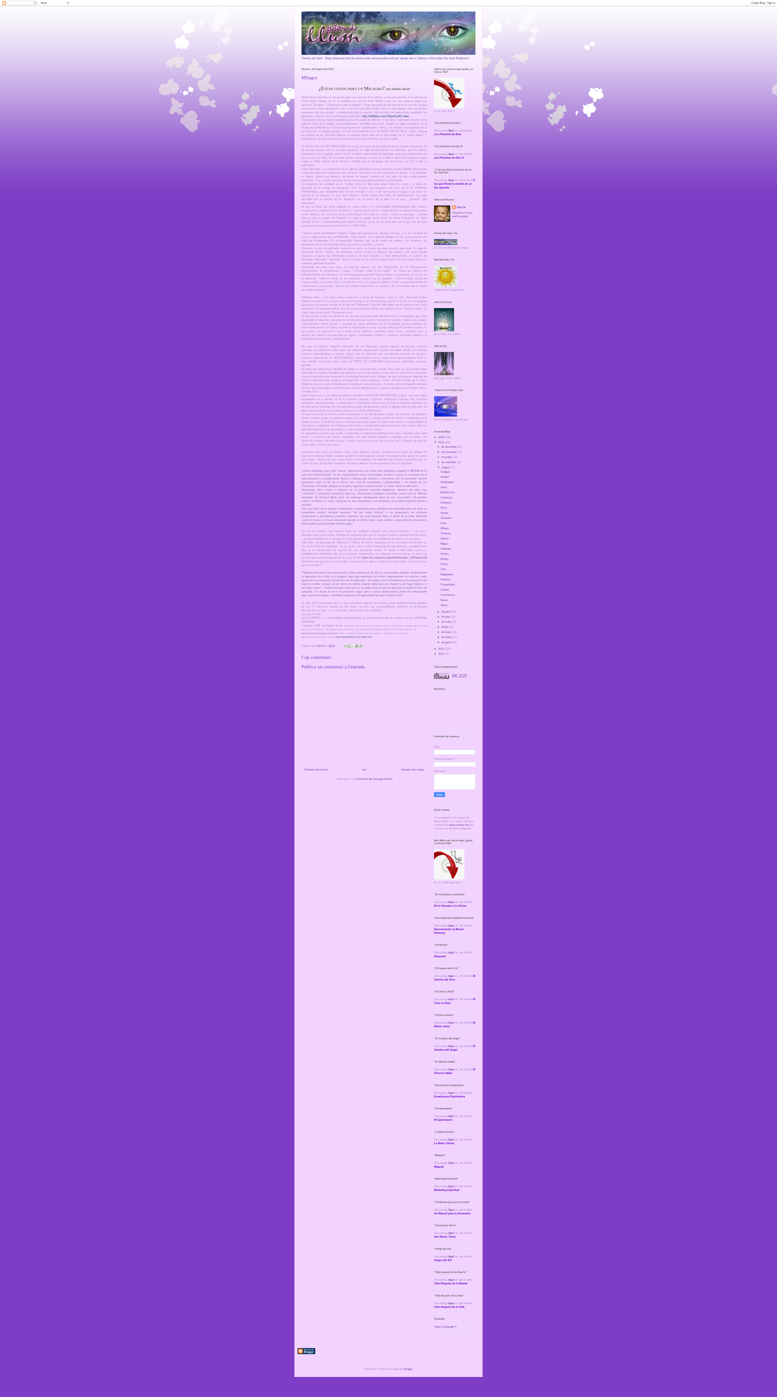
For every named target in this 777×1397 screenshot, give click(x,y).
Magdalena (447, 574)
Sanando (446, 533)
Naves (444, 600)
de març (447, 632)
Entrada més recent (316, 769)
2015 (441, 442)
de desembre (449, 446)
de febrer (447, 637)
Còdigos (445, 471)
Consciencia (448, 594)
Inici (364, 769)
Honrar (444, 512)
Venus (444, 605)
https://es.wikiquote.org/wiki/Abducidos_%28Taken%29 (394, 557)
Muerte (445, 559)
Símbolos (446, 517)
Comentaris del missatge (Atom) (373, 778)
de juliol (446, 611)
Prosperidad (447, 584)
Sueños (445, 589)
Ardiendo (446, 548)
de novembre (449, 452)
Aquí (451, 130)
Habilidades (447, 482)
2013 (441, 653)
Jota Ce (461, 207)
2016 (441, 437)
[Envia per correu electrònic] (345, 646)
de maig (447, 621)
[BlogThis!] (349, 646)
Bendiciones (448, 492)
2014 (441, 648)
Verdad (445, 476)
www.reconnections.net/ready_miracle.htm (319, 633)
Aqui (451, 925)
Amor (444, 487)
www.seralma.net (459, 824)
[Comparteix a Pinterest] (361, 646)
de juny (446, 616)
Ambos (445, 553)
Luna (443, 523)
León (443, 569)
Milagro (445, 528)
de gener (447, 642)
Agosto (445, 538)
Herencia (446, 579)
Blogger (408, 1369)
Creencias (446, 497)
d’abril (445, 627)
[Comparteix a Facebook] (357, 646)
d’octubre (447, 457)
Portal (444, 564)
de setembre (449, 462)
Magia (444, 543)
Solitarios (446, 502)
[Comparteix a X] (353, 646)
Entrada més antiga (412, 769)
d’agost (446, 467)
